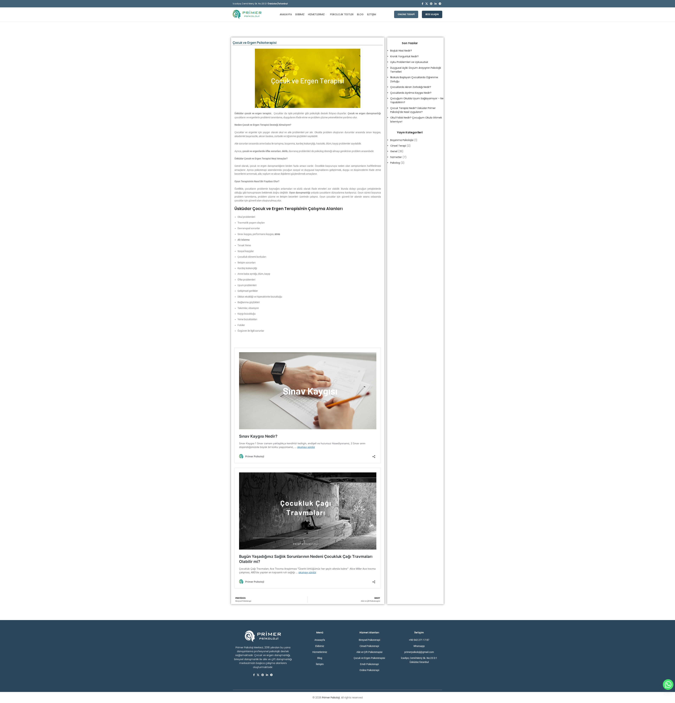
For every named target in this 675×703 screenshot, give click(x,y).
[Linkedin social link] (435, 3)
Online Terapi (406, 14)
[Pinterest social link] (431, 3)
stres (277, 234)
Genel (393, 151)
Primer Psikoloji (331, 697)
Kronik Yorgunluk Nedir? (404, 56)
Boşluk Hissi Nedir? (401, 50)
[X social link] (426, 3)
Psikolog (395, 163)
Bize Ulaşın (432, 14)
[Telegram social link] (440, 3)
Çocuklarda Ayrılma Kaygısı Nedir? (410, 93)
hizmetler (396, 157)
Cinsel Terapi (398, 145)
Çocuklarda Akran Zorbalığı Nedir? (410, 87)
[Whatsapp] (668, 684)
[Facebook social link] (422, 3)
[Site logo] (247, 14)
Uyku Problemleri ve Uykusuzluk (409, 62)
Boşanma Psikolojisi (401, 140)
